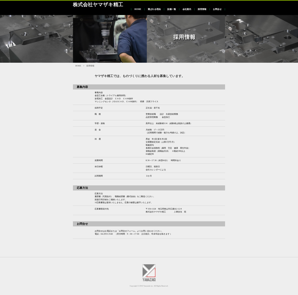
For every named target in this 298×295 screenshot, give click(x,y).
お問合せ (217, 9)
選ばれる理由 (154, 9)
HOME (137, 9)
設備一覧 (171, 9)
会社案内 (187, 9)
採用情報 (202, 9)
